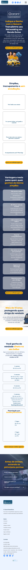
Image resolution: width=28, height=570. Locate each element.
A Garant (5, 521)
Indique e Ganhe (6, 525)
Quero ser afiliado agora (13, 48)
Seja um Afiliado (6, 532)
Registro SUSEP (6, 534)
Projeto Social (6, 529)
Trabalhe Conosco (7, 527)
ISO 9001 (5, 523)
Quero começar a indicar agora (13, 446)
